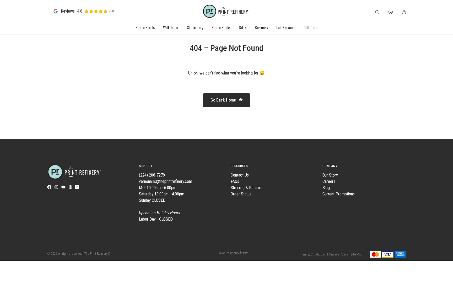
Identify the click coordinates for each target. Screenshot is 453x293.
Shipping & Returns (246, 187)
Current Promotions (338, 193)
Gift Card (310, 27)
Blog (326, 187)
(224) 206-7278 (152, 175)
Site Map (356, 254)
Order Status (241, 193)
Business (261, 27)
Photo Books (221, 27)
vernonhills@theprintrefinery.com (165, 181)
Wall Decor (171, 27)
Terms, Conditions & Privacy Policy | (325, 254)
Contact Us (240, 175)
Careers (328, 181)
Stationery (195, 27)
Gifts (242, 27)
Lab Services (285, 27)
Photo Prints (145, 27)
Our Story (330, 175)
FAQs (235, 181)
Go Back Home (224, 100)
